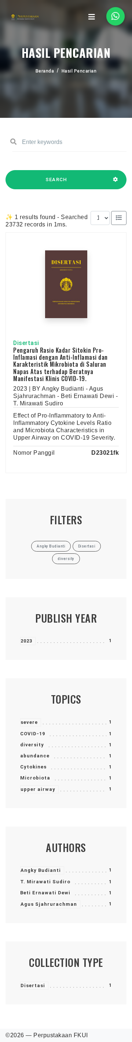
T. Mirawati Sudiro (45, 881)
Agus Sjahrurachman (49, 904)
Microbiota (35, 778)
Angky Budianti (41, 870)
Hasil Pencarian (79, 71)
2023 (26, 641)
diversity (32, 744)
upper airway (38, 789)
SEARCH (56, 179)
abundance (35, 755)
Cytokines (33, 767)
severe (29, 722)
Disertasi (33, 985)
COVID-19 (32, 733)
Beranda (45, 71)
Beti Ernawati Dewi (45, 892)
